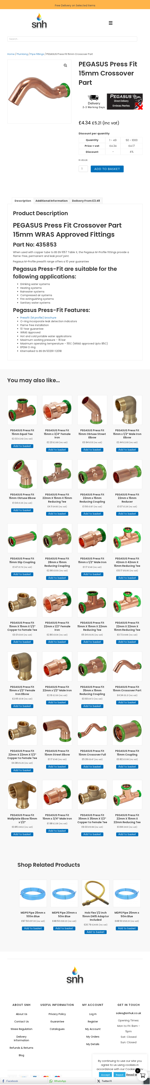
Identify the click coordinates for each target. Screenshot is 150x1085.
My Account (93, 1029)
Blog (21, 1055)
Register (93, 1021)
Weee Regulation (21, 1029)
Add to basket (107, 169)
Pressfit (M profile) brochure (38, 317)
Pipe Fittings (37, 54)
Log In (93, 1014)
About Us (21, 1014)
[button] (141, 39)
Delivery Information (21, 1038)
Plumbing (22, 54)
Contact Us (21, 1021)
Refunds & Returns (21, 1048)
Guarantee (57, 1021)
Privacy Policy (57, 1014)
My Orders (92, 1036)
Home (11, 54)
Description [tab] (23, 201)
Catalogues (57, 1029)
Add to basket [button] (22, 446)
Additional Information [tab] (51, 201)
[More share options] (146, 1081)
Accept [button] (105, 1075)
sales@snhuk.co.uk (128, 1013)
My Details (92, 1044)
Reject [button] (119, 1075)
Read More (134, 1075)
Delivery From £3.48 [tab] (86, 201)
